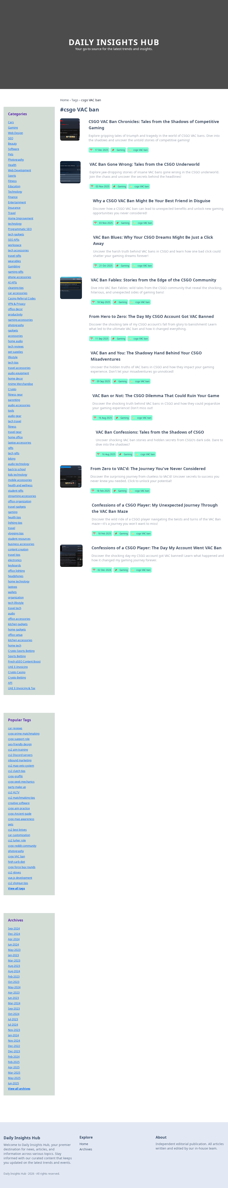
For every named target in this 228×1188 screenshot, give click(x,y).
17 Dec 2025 (99, 150)
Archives (85, 1149)
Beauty (12, 143)
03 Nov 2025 (100, 186)
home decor (15, 378)
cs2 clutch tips (16, 771)
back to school (17, 469)
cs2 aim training (18, 750)
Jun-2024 (13, 944)
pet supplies (15, 352)
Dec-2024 (14, 934)
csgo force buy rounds (21, 867)
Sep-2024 (14, 928)
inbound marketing (19, 760)
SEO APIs (13, 240)
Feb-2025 (14, 1062)
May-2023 (14, 950)
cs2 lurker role (17, 840)
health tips (14, 517)
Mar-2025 (14, 1073)
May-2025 (14, 1078)
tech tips (13, 362)
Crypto (12, 389)
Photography (16, 160)
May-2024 (14, 987)
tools (11, 410)
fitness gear (15, 394)
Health (12, 165)
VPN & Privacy (16, 304)
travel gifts (14, 256)
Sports (12, 176)
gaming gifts (15, 272)
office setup (15, 635)
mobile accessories (20, 480)
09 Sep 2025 (101, 381)
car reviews (15, 728)
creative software (19, 803)
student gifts (15, 491)
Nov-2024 (14, 1041)
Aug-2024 (14, 971)
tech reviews (16, 346)
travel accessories (19, 368)
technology (15, 224)
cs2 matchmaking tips (21, 798)
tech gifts (13, 453)
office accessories (19, 619)
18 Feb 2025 (101, 490)
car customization (19, 835)
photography (16, 325)
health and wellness (20, 485)
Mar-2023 (14, 960)
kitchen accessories (20, 640)
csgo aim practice (19, 808)
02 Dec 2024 (102, 570)
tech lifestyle (16, 603)
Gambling (14, 266)
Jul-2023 (13, 1019)
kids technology (17, 475)
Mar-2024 (14, 1003)
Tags (74, 100)
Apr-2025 (14, 1067)
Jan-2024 (13, 1035)
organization (16, 597)
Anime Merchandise (20, 384)
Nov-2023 (14, 1030)
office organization (19, 501)
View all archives (19, 1089)
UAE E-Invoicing (18, 667)
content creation (18, 549)
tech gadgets (16, 234)
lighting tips (15, 523)
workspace (14, 245)
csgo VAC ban (138, 150)
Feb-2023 (14, 976)
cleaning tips (16, 288)
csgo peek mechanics (21, 782)
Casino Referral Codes (22, 298)
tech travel (14, 421)
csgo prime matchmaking (23, 733)
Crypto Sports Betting (21, 651)
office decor (15, 309)
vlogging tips (16, 533)
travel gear (15, 432)
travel (11, 528)
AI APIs (12, 282)
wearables (14, 261)
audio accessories (19, 405)
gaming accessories (20, 320)
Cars (11, 122)
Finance (13, 197)
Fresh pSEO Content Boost (24, 661)
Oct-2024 (13, 1014)
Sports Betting (17, 656)
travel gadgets (17, 507)
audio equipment (18, 373)
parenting (14, 400)
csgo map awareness (21, 819)
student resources (19, 539)
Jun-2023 (13, 998)
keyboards (14, 565)
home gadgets (17, 629)
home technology (18, 581)
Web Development (19, 170)
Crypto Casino (16, 672)
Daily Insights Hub (114, 42)
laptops (12, 587)
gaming (12, 512)
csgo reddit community (22, 846)
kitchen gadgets (18, 624)
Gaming (118, 150)
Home (64, 100)
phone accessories (19, 277)
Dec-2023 (14, 1051)
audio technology (18, 464)
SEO (10, 138)
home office (15, 437)
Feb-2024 (14, 1057)
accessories (15, 336)
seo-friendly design (20, 744)
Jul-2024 (13, 1024)
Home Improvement (20, 218)
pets (10, 824)
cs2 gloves (14, 872)
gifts (10, 448)
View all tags (16, 888)
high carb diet (16, 862)
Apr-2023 (14, 992)
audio (11, 613)
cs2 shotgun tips (18, 883)
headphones (15, 576)
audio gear (14, 416)
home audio (15, 341)
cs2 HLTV (13, 792)
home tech (14, 645)
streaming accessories (22, 496)
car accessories (17, 293)
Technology (15, 192)
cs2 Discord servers (20, 755)
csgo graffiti (15, 776)
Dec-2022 (14, 1046)
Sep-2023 (14, 1008)
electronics (15, 560)
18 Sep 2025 (101, 302)
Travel (12, 213)
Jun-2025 (13, 1083)
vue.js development (20, 878)
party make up (17, 787)
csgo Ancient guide (19, 814)
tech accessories (18, 250)
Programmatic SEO (20, 229)
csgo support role (19, 739)
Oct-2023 (13, 982)
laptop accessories (19, 442)
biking (11, 459)
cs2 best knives (17, 830)
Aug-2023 (14, 966)
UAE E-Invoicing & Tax (21, 688)
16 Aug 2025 (103, 417)
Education (14, 186)
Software (13, 149)
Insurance (14, 208)
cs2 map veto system (21, 766)
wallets (12, 592)
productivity (15, 314)
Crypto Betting (17, 677)
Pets (10, 154)
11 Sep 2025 (99, 338)
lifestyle (13, 357)
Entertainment (17, 202)
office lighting (16, 571)
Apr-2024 (14, 939)
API (10, 683)
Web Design (15, 133)
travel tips (14, 555)
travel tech (14, 608)
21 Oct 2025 (103, 265)
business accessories (21, 544)
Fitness (12, 181)
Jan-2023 (13, 955)
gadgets (13, 330)
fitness (12, 426)
